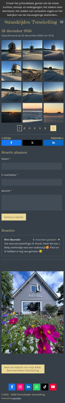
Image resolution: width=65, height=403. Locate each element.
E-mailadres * (10, 174)
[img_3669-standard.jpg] (32, 50)
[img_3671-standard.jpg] (11, 50)
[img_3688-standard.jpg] (32, 91)
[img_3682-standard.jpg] (32, 70)
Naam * (6, 158)
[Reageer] (59, 239)
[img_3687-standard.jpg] (11, 91)
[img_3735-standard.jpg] (32, 112)
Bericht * (7, 190)
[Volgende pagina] (53, 128)
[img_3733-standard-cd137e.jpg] (11, 112)
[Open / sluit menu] (61, 22)
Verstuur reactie (13, 217)
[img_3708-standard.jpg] (53, 91)
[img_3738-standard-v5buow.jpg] (53, 112)
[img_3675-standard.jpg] (11, 70)
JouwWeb (16, 398)
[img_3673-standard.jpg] (53, 50)
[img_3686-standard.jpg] (53, 70)
